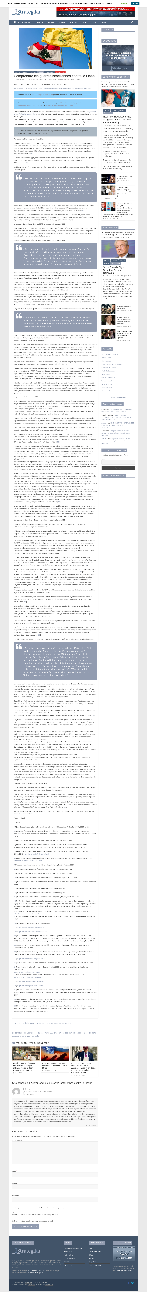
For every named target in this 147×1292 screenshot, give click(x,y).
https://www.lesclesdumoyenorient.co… (32, 958)
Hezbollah (62, 79)
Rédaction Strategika (37, 79)
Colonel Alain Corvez (108, 368)
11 (86, 446)
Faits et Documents (95, 1251)
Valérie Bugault (106, 381)
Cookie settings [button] (122, 3)
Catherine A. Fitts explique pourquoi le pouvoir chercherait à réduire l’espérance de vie (124, 192)
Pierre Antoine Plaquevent (110, 354)
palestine (77, 79)
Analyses (40, 22)
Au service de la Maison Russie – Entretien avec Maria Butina (41, 1023)
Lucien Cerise (106, 374)
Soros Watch (116, 263)
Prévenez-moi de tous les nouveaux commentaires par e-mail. (35, 1214)
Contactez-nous (100, 22)
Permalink (30, 1094)
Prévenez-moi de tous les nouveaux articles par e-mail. (32, 1221)
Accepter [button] (135, 3)
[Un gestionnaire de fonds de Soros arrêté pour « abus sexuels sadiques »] (108, 316)
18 (25, 602)
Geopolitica (92, 1262)
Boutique (85, 22)
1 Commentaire (51, 79)
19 (48, 616)
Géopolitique (49, 72)
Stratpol (66, 1262)
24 (93, 715)
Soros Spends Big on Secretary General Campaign (114, 270)
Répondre (93, 1126)
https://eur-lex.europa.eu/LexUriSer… (31, 981)
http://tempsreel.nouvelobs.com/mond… (29, 977)
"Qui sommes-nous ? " (37, 1271)
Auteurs (73, 22)
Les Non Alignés (69, 1258)
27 (24, 779)
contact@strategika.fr (35, 1273)
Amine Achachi (106, 387)
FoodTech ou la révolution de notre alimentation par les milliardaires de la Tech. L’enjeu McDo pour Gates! (25, 1066)
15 (69, 516)
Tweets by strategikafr (118, 397)
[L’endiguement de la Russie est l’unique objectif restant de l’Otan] (55, 1048)
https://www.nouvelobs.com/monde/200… (33, 931)
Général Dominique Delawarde (112, 364)
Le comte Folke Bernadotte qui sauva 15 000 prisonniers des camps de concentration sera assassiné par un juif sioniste (54, 1034)
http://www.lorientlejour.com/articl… (27, 972)
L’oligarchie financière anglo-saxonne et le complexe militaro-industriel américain (116, 433)
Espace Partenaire (95, 1265)
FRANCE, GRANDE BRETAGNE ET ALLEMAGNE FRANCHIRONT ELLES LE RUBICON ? (116, 417)
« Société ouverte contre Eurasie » (59, 105)
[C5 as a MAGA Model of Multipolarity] (108, 305)
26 (37, 760)
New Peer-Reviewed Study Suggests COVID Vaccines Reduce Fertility (117, 119)
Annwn (103, 423)
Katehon (91, 1255)
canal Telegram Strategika (42, 94)
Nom (14, 1171)
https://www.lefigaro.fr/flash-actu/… (30, 985)
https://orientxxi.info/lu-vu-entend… (37, 854)
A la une (17, 72)
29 (65, 807)
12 (22, 459)
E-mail (15, 1183)
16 (86, 565)
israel (68, 79)
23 (66, 706)
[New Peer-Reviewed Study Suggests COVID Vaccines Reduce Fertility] (118, 91)
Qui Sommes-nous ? (26, 22)
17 (81, 572)
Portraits (63, 22)
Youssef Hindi (60, 72)
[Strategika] (14, 22)
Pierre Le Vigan (106, 361)
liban (72, 79)
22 (48, 686)
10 (58, 442)
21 (68, 675)
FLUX (90, 1248)
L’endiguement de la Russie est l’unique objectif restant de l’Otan (55, 1065)
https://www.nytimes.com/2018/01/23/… (29, 861)
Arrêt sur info (68, 1255)
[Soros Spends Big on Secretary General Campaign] (118, 241)
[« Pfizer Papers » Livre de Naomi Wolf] (108, 175)
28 (32, 799)
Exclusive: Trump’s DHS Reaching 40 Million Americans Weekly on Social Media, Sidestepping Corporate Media (83, 1068)
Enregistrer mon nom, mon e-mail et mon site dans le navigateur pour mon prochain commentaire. (51, 1208)
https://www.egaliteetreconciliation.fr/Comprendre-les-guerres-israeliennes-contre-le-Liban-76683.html (52, 88)
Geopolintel (68, 1251)
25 (84, 725)
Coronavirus (108, 113)
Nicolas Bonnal (106, 384)
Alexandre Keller (107, 391)
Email (103, 459)
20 (39, 635)
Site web (15, 1195)
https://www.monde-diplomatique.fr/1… (32, 927)
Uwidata (91, 1258)
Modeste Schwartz (108, 371)
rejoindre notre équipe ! (125, 1270)
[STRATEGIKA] (26, 1247)
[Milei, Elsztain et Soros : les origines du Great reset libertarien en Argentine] (108, 330)
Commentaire (17, 1140)
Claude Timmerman (108, 378)
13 (48, 469)
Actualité (52, 22)
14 (59, 502)
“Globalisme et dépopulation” (71, 103)
